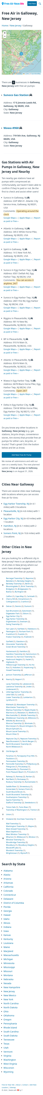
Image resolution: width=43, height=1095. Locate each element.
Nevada (7, 983)
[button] (21, 54)
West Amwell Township (15, 829)
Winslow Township (14, 839)
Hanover (9, 657)
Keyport (18, 679)
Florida (7, 906)
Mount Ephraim (12, 728)
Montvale (29, 723)
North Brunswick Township (17, 744)
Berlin (27, 583)
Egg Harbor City (12, 616)
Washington (10, 1059)
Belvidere (10, 581)
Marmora (10, 712)
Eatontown (26, 611)
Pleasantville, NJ (12, 511)
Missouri (8, 971)
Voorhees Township (25, 819)
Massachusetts (11, 955)
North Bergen (28, 741)
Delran (9, 606)
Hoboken (16, 667)
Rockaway (21, 779)
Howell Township (13, 670)
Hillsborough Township (15, 665)
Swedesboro (30, 802)
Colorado (8, 890)
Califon (9, 596)
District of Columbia (14, 902)
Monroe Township (13, 723)
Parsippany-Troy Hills (25, 756)
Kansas (7, 935)
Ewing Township (13, 624)
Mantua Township (13, 710)
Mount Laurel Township (16, 731)
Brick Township (27, 586)
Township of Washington (16, 810)
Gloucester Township (15, 644)
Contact (25, 1085)
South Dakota (10, 1035)
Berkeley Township (14, 583)
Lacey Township (12, 684)
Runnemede (30, 782)
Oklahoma (9, 1015)
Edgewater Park (12, 613)
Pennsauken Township (15, 761)
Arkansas (8, 882)
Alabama (8, 870)
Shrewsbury (25, 786)
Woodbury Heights (26, 845)
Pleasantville (11, 769)
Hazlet (28, 659)
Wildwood (21, 837)
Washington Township (15, 826)
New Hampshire (12, 987)
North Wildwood (13, 746)
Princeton (31, 772)
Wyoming (8, 1071)
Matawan (21, 712)
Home (5, 25)
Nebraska (8, 979)
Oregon (7, 1019)
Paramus (10, 756)
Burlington (19, 591)
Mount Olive (11, 734)
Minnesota (9, 963)
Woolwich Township (14, 850)
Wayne (31, 826)
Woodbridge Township (15, 842)
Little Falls (10, 694)
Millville (9, 720)
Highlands (10, 662)
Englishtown (11, 621)
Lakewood (27, 684)
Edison (25, 613)
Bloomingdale (12, 586)
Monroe (19, 720)
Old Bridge (10, 751)
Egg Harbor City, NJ (13, 518)
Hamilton (23, 651)
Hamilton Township (14, 654)
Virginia (7, 1055)
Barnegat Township (14, 578)
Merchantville (11, 715)
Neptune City (11, 738)
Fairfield (20, 629)
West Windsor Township (16, 834)
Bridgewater (23, 589)
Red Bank (10, 779)
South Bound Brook (14, 792)
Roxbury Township (14, 782)
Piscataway (22, 766)
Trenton (33, 810)
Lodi (19, 694)
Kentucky (8, 939)
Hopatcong (28, 667)
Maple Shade (29, 710)
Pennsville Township (14, 764)
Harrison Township (25, 657)
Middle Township (28, 715)
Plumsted (24, 769)
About (18, 1085)
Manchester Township (15, 707)
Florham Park (24, 631)
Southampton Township (16, 797)
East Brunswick (12, 611)
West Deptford (12, 831)
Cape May (19, 596)
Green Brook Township (15, 647)
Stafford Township (13, 802)
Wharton (9, 837)
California (8, 886)
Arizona (7, 878)
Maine (7, 947)
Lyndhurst (10, 700)
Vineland (9, 819)
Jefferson (28, 674)
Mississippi (9, 967)
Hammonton (31, 654)
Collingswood (11, 601)
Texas (6, 1043)
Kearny (9, 679)
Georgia (8, 910)
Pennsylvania (10, 1023)
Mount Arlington (26, 726)
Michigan (8, 959)
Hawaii (7, 914)
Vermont (8, 1051)
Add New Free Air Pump (21, 455)
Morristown (11, 726)
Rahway (9, 776)
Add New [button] (32, 3)
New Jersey (15, 25)
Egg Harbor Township (15, 619)
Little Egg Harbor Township (17, 692)
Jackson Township (13, 674)
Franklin (21, 634)
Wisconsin (9, 1067)
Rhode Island (10, 1027)
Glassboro (20, 641)
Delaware (8, 898)
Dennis (18, 606)
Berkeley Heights (24, 581)
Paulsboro (10, 758)
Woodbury (10, 845)
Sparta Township (13, 800)
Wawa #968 (11, 128)
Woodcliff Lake (12, 847)
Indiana (7, 926)
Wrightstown (11, 853)
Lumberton (28, 697)
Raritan (29, 776)
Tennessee (9, 1039)
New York (8, 999)
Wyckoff (23, 853)
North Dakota (10, 1007)
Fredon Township (13, 637)
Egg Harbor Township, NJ (16, 503)
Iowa (6, 931)
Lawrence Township (14, 686)
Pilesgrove (10, 766)
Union (8, 814)
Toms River (23, 807)
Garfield (9, 641)
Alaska (7, 874)
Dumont (27, 606)
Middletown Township (15, 718)
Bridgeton (10, 589)
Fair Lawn (10, 629)
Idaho (6, 918)
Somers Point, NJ (12, 533)
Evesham (23, 621)
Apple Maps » (26, 217)
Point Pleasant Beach (15, 772)
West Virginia (10, 1063)
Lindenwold (11, 689)
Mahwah (9, 704)
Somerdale (10, 789)
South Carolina (11, 1031)
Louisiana (8, 943)
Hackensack (11, 651)
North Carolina (11, 1003)
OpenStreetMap (36, 74)
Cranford (24, 601)
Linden (29, 686)
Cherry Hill (10, 599)
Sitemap (13, 1087)
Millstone (32, 718)
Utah (6, 1047)
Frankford (10, 634)
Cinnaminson (23, 599)
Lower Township (13, 697)
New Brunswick (12, 741)
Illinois (7, 922)
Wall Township (12, 823)
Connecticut (10, 894)
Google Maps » (10, 217)
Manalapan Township (26, 704)
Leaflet (26, 74)
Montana (8, 975)
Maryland (8, 951)
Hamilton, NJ (10, 525)
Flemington (11, 631)
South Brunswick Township (17, 794)
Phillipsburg (31, 764)
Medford (32, 712)
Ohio (6, 1011)
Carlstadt (31, 596)
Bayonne (29, 578)
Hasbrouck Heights (14, 659)
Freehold (27, 637)
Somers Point (24, 789)
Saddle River (11, 786)
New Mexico (10, 995)
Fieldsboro (32, 629)
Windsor (32, 837)
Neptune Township (28, 738)
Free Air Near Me (8, 1085)
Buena (8, 591)
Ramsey (19, 776)
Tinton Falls (11, 807)
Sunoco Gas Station (16, 95)
